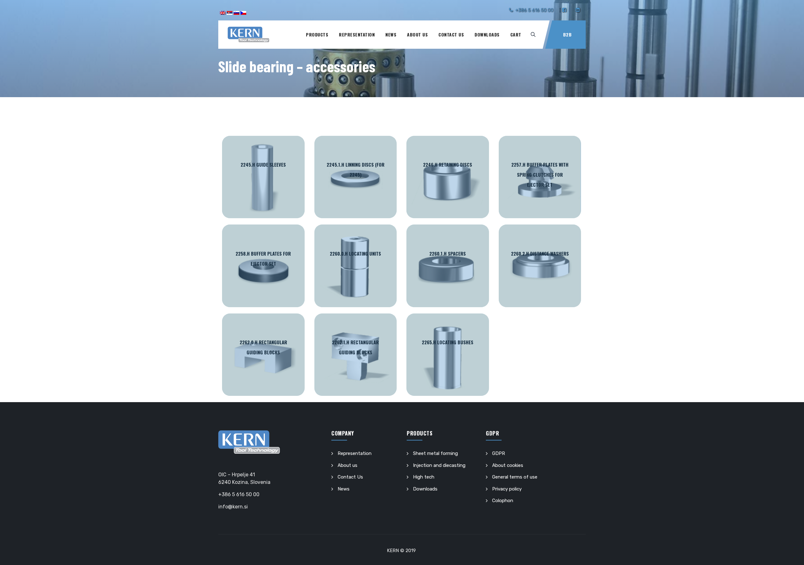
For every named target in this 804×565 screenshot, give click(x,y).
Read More (263, 177)
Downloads (487, 34)
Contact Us (451, 34)
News (390, 34)
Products (317, 34)
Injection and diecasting (439, 465)
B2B (567, 34)
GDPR (498, 453)
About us (417, 34)
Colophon (502, 500)
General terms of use (514, 477)
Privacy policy (507, 489)
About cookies (507, 465)
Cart (515, 34)
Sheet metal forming (435, 453)
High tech (423, 477)
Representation (357, 34)
